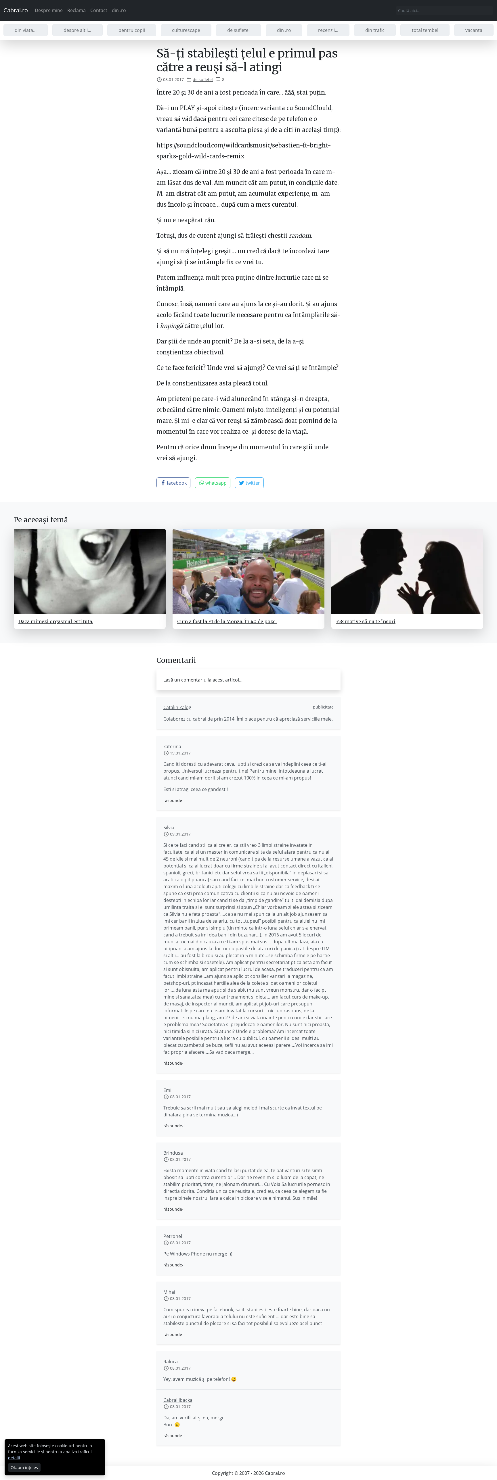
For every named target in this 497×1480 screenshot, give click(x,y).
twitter (252, 483)
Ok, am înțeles (24, 1467)
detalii (14, 1457)
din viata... (26, 30)
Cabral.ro (15, 10)
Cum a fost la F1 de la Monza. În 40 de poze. (227, 621)
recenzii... (328, 30)
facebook (176, 483)
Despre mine (49, 10)
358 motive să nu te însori (365, 621)
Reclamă (76, 10)
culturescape (186, 30)
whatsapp (215, 483)
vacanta (473, 30)
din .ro (119, 10)
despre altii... (77, 30)
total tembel (425, 30)
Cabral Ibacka (177, 1400)
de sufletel (238, 30)
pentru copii (131, 30)
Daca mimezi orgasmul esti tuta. (55, 621)
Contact (98, 10)
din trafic (375, 30)
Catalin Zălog (177, 707)
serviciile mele (316, 719)
